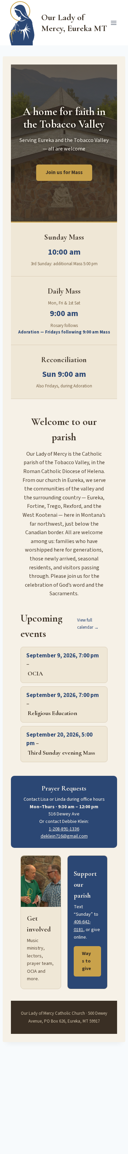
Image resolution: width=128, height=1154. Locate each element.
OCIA (35, 673)
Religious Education (52, 713)
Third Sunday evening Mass (61, 752)
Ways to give (86, 961)
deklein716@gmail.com (64, 836)
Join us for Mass (64, 172)
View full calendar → (88, 623)
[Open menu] (113, 22)
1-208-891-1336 (64, 829)
